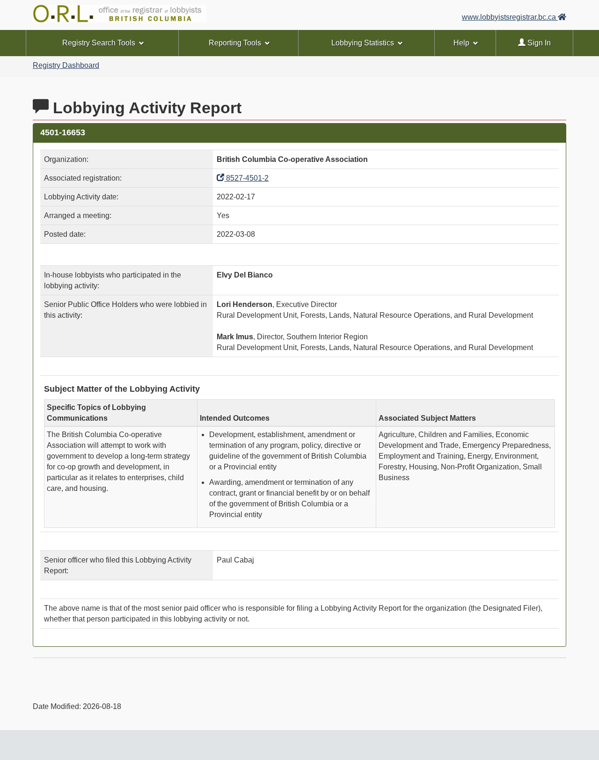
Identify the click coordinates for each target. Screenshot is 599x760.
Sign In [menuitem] (538, 43)
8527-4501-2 (246, 178)
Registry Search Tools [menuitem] (98, 43)
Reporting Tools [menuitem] (235, 43)
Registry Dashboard (66, 65)
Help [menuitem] (461, 43)
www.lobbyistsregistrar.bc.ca (510, 17)
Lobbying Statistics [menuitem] (362, 43)
